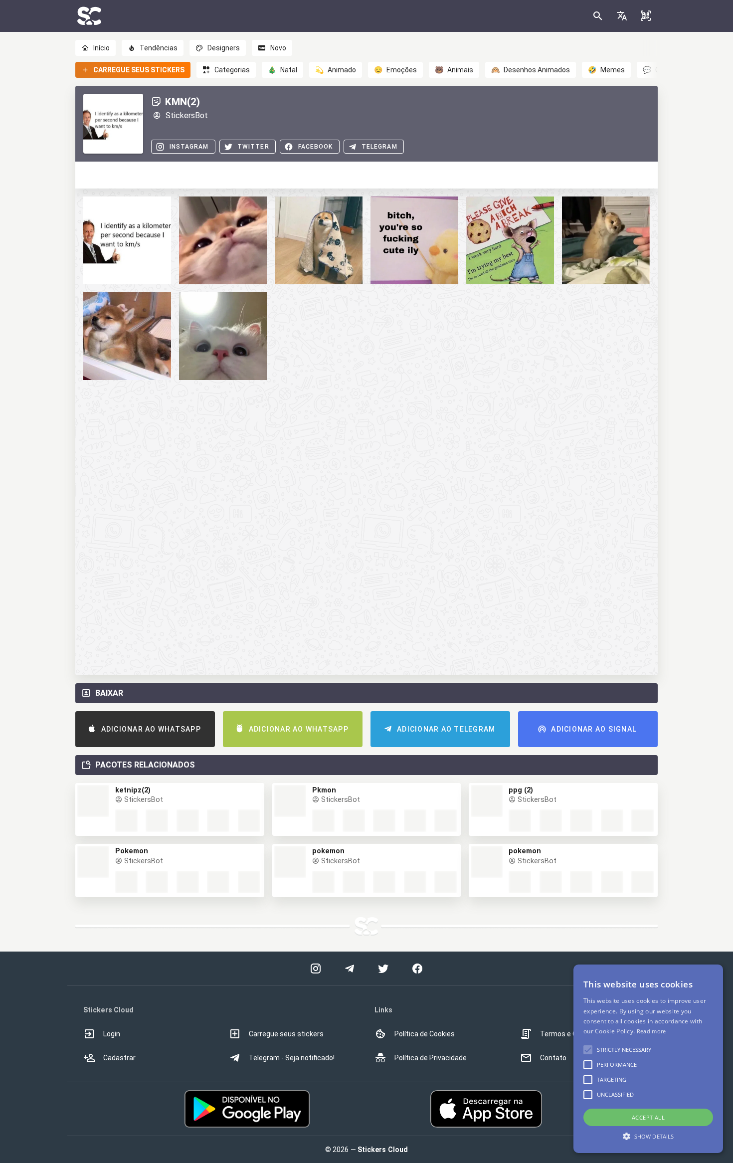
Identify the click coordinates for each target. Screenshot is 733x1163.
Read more (651, 1031)
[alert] (648, 1059)
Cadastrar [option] (119, 1058)
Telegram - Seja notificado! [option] (292, 1058)
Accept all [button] (648, 1117)
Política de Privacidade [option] (430, 1058)
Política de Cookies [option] (424, 1034)
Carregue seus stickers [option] (286, 1034)
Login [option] (111, 1034)
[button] (622, 16)
